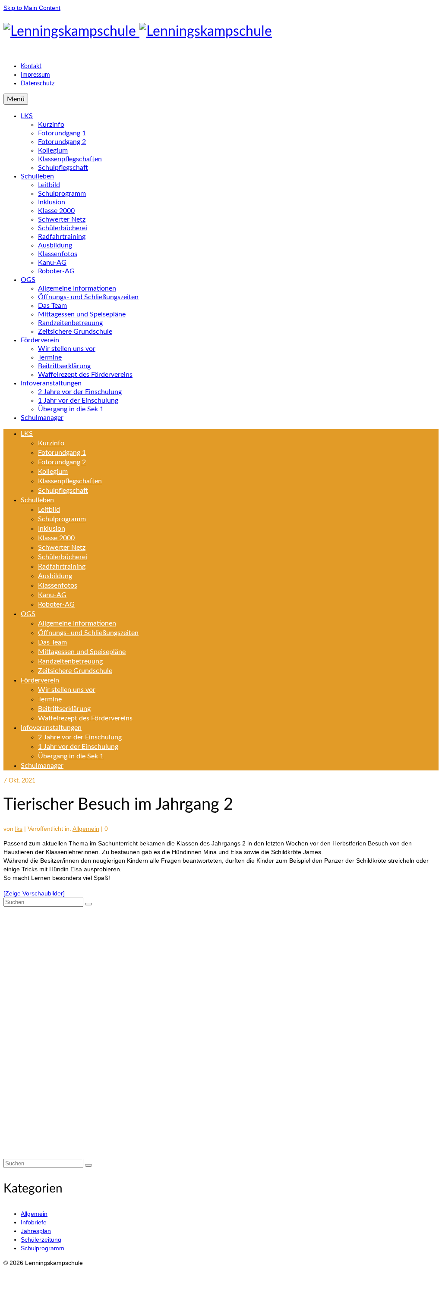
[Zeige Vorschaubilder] (34, 893)
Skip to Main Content (31, 7)
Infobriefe (34, 1222)
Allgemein (86, 828)
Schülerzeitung (41, 1239)
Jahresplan (36, 1230)
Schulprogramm (42, 1248)
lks (18, 828)
